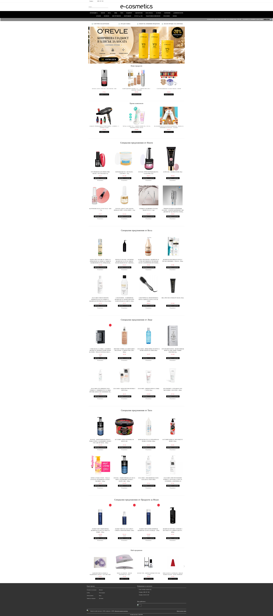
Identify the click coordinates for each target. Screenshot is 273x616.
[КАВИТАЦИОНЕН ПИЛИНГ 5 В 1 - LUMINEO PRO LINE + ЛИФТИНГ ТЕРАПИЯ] (136, 78)
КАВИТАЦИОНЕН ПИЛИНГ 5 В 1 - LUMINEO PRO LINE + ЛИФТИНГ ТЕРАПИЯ (136, 89)
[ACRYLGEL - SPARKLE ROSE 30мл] (172, 159)
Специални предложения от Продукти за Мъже (136, 500)
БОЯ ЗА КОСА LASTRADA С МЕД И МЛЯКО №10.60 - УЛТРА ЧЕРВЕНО (173, 574)
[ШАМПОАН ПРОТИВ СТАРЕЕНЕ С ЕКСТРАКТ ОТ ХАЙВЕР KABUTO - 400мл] (172, 516)
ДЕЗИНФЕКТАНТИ (178, 12)
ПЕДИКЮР (129, 12)
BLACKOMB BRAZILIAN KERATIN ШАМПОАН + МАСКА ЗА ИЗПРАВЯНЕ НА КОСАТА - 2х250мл (168, 127)
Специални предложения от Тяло (136, 410)
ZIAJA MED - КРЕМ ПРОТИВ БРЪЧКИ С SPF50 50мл (124, 389)
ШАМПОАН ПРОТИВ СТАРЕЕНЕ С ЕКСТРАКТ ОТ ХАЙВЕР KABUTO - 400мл (172, 530)
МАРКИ (175, 16)
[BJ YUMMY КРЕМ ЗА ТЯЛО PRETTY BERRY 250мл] (172, 426)
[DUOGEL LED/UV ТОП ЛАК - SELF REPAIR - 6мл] (104, 78)
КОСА (109, 12)
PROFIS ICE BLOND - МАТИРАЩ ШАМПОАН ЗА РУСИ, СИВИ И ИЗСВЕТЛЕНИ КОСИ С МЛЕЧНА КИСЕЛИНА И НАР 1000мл (124, 261)
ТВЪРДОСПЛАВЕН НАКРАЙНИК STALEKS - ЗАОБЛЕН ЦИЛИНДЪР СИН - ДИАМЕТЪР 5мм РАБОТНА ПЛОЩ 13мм (173, 210)
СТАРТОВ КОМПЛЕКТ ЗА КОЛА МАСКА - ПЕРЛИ (169, 88)
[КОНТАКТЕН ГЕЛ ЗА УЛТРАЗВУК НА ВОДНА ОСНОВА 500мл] (148, 426)
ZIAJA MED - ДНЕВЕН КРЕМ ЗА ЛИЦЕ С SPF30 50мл (148, 389)
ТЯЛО (121, 12)
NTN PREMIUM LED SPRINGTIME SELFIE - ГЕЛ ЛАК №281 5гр (100, 172)
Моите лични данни (181, 611)
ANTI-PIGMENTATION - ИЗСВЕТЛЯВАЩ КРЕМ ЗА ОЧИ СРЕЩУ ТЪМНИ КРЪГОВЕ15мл (173, 350)
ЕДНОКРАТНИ (139, 12)
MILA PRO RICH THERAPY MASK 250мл (173, 297)
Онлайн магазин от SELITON (136, 614)
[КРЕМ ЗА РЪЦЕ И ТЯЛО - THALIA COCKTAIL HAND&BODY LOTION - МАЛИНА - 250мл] (100, 465)
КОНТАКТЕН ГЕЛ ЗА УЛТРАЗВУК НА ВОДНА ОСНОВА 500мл (148, 440)
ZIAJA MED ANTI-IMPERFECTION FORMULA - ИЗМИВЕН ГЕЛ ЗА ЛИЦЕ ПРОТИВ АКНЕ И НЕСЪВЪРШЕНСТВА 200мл (100, 390)
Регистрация (102, 592)
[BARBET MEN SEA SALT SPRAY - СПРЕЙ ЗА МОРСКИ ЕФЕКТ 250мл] (124, 516)
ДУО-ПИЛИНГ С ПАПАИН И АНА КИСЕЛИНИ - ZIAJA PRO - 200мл (172, 389)
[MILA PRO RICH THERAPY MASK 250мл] (172, 285)
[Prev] (90, 45)
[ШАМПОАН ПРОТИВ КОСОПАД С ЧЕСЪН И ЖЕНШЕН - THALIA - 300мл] (172, 246)
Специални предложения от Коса (136, 230)
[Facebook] (184, 1)
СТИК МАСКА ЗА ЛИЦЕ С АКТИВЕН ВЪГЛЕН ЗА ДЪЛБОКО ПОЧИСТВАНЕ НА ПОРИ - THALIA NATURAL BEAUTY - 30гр (100, 350)
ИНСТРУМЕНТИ (116, 16)
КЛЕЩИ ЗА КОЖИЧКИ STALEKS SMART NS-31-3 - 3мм (148, 209)
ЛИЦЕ (115, 12)
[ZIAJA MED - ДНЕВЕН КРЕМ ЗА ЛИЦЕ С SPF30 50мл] (148, 375)
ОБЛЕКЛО (106, 16)
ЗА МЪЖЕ (158, 12)
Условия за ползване (91, 589)
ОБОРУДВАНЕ (127, 16)
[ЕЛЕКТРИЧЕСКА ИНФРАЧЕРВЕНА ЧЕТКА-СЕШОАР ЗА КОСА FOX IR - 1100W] (148, 285)
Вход (100, 595)
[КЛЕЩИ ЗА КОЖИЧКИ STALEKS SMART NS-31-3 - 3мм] (148, 195)
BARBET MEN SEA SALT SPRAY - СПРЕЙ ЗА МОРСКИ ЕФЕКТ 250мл (124, 529)
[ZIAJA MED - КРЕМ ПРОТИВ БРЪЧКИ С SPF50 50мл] (124, 375)
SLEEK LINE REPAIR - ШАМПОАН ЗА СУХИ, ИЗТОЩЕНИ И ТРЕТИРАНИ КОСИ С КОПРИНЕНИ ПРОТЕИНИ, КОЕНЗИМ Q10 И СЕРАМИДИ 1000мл (148, 261)
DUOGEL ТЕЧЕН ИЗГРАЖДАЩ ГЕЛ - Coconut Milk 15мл (148, 172)
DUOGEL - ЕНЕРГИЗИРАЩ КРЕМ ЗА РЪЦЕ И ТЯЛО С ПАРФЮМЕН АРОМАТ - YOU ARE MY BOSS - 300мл (100, 441)
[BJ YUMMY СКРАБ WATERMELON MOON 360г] (124, 426)
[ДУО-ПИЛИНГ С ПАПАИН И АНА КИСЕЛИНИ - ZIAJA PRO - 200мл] (172, 375)
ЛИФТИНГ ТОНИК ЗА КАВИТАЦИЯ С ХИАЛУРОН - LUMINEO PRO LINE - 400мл (124, 350)
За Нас (88, 592)
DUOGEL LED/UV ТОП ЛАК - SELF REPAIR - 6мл (104, 88)
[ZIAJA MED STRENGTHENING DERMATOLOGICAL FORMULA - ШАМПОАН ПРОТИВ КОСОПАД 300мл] (100, 285)
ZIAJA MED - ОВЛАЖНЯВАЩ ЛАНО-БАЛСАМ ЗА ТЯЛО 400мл (148, 478)
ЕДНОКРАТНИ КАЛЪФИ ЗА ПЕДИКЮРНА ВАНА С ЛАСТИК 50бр (100, 574)
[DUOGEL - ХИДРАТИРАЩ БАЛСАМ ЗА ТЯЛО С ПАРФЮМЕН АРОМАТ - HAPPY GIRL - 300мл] (124, 465)
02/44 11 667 (146, 594)
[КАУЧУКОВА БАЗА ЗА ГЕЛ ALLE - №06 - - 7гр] (100, 195)
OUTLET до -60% (138, 16)
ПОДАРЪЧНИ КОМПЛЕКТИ (153, 16)
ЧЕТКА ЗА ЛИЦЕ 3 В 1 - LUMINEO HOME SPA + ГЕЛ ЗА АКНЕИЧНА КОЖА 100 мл (136, 127)
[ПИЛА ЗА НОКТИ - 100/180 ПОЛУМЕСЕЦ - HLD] (124, 562)
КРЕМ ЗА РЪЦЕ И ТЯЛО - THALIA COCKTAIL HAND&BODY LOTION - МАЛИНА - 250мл (100, 479)
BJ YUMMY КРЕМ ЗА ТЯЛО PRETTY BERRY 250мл (173, 440)
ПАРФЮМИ (167, 12)
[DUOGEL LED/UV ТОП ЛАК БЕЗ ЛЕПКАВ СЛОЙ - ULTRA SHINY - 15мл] (124, 195)
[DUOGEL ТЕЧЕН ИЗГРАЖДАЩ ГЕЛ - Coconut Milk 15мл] (148, 159)
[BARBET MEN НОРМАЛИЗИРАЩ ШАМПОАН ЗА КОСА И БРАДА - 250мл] (148, 516)
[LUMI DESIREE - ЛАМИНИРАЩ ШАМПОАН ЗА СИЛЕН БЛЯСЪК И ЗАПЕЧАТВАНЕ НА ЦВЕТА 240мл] (124, 285)
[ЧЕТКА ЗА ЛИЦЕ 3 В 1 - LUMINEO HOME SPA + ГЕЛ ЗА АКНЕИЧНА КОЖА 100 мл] (136, 115)
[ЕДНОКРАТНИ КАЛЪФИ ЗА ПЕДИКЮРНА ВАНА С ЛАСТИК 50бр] (100, 562)
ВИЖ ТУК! (234, 19)
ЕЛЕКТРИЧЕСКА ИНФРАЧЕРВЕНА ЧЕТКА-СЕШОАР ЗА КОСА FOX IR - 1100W (149, 299)
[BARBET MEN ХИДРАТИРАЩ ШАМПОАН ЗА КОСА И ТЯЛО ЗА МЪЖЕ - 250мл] (100, 516)
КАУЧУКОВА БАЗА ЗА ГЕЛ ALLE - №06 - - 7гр (100, 209)
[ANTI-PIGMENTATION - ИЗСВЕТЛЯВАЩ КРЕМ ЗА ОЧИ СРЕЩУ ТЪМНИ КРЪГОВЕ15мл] (173, 336)
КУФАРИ (98, 16)
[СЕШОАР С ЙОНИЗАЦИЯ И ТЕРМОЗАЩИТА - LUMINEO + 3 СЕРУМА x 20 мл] (104, 115)
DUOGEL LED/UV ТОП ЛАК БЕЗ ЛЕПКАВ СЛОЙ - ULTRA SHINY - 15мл (124, 209)
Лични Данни (90, 595)
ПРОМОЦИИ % (94, 12)
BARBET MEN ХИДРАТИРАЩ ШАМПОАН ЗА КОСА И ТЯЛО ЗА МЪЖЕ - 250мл (100, 530)
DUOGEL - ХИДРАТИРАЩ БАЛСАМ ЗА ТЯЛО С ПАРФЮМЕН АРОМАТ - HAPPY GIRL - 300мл (124, 479)
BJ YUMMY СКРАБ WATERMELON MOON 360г (124, 440)
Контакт (101, 589)
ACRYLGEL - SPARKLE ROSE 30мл (172, 172)
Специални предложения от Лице (136, 320)
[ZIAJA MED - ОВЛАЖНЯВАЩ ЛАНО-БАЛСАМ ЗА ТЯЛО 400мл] (148, 465)
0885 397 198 (100, 1)
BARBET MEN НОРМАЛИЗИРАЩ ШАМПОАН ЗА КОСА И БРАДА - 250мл (148, 529)
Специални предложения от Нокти (136, 143)
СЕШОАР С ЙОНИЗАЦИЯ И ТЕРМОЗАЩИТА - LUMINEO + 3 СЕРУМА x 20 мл (104, 127)
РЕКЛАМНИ (166, 16)
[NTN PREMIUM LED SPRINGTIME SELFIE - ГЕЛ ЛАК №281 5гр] (100, 159)
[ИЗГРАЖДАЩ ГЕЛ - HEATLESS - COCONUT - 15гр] (124, 159)
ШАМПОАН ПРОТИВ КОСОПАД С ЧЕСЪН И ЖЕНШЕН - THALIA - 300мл (172, 260)
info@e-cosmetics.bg (146, 589)
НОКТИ (103, 12)
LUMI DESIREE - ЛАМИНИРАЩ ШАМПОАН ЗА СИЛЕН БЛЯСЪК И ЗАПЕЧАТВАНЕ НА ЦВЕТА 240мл (124, 299)
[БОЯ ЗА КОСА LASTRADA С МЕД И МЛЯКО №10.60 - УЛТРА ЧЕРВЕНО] (173, 562)
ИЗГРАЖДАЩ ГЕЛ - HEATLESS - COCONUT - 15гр (124, 172)
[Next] (182, 45)
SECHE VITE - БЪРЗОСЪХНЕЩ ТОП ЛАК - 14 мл (148, 574)
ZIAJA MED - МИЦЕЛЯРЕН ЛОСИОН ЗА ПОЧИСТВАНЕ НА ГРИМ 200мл (148, 349)
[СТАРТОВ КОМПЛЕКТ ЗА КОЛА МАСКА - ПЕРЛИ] (169, 78)
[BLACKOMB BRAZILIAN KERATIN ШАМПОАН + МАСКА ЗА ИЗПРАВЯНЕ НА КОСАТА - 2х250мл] (169, 115)
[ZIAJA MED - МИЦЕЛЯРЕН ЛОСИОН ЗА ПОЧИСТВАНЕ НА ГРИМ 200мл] (148, 336)
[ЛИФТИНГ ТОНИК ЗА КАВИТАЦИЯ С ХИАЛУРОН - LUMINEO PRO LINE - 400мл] (124, 336)
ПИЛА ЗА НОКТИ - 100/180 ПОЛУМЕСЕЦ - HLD (124, 574)
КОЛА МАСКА (149, 12)
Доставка (101, 598)
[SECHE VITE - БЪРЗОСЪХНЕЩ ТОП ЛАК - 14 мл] (148, 562)
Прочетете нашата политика (121, 611)
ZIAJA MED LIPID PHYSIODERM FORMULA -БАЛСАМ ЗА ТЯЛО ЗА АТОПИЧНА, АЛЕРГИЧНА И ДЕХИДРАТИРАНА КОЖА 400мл (172, 479)
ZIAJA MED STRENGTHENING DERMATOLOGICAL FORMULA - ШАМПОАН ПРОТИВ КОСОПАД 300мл (100, 299)
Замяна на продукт (91, 598)
